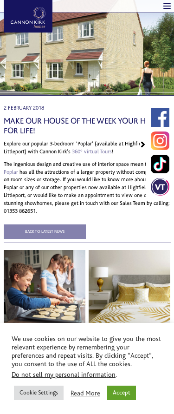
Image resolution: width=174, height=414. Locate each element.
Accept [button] (121, 392)
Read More (85, 393)
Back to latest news (44, 231)
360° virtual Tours (92, 152)
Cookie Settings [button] (38, 392)
